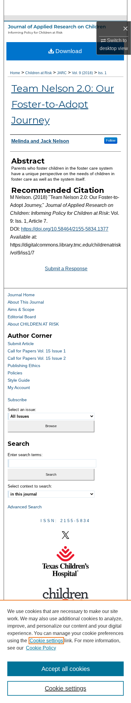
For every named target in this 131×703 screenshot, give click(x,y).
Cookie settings (46, 640)
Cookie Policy (41, 648)
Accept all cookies (65, 668)
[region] (65, 651)
